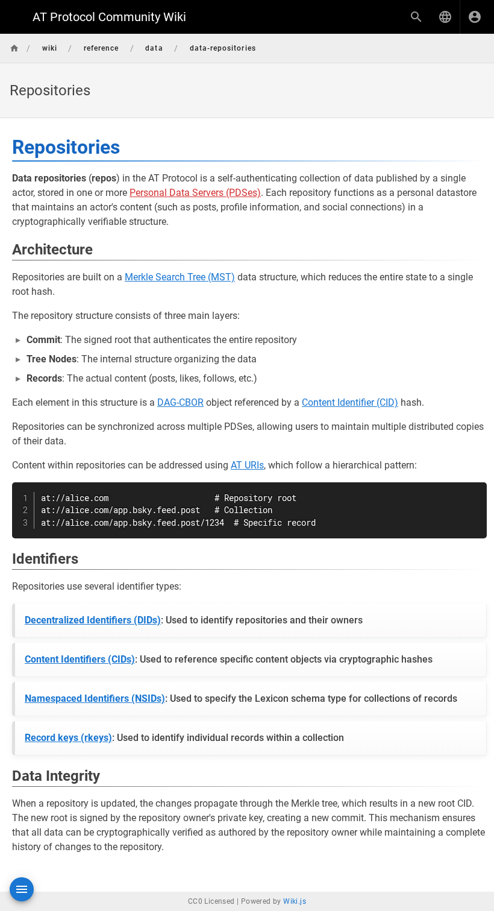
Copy (472, 492)
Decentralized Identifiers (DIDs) (93, 620)
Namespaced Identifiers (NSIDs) (95, 698)
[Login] (474, 16)
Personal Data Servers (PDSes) (195, 192)
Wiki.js (294, 901)
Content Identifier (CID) (350, 402)
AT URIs (247, 465)
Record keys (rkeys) (68, 737)
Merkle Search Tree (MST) (180, 277)
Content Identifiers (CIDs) (80, 659)
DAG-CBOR (180, 402)
